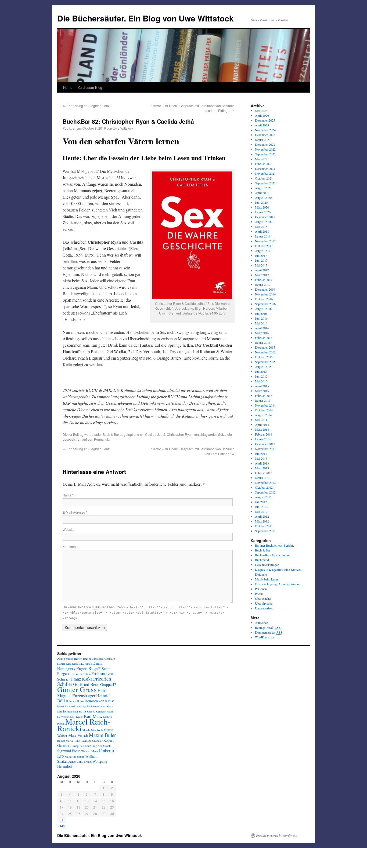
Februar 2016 (263, 337)
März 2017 (262, 275)
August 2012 (263, 497)
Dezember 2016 (265, 289)
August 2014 (263, 415)
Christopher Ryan (180, 434)
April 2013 (262, 463)
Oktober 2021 (264, 178)
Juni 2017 (261, 260)
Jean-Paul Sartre (76, 711)
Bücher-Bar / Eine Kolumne (272, 555)
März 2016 (262, 333)
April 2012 (262, 516)
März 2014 (262, 429)
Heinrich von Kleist (99, 700)
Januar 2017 (263, 284)
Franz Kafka (81, 679)
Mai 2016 (261, 323)
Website (68, 529)
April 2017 (262, 270)
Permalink (101, 439)
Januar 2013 (263, 478)
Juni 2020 (261, 202)
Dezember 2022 (265, 144)
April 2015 (262, 386)
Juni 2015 (261, 376)
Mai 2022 (261, 159)
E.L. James (85, 664)
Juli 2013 (261, 453)
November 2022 (265, 149)
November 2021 (265, 173)
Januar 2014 (263, 439)
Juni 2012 (261, 507)
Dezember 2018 (265, 217)
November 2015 (265, 352)
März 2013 (262, 468)
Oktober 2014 (264, 410)
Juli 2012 (261, 502)
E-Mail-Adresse (75, 512)
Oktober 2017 (264, 246)
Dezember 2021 (265, 168)
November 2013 (265, 449)
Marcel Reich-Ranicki (83, 724)
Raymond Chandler (92, 741)
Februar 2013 (263, 473)
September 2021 (265, 183)
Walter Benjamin (74, 756)
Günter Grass (77, 689)
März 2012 (262, 521)
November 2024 (265, 130)
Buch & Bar (111, 434)
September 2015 (265, 362)
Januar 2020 (263, 212)
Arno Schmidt (65, 658)
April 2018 (262, 231)
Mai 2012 (261, 511)
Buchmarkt (262, 560)
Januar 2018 (263, 236)
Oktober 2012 (264, 487)
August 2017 (263, 250)
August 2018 (263, 222)
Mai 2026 (261, 110)
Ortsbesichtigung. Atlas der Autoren (278, 584)
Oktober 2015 (264, 357)
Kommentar (71, 546)
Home (67, 87)
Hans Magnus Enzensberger (81, 693)
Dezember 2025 (265, 120)
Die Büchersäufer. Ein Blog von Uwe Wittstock (145, 18)
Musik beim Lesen (267, 579)
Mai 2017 (261, 265)
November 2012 (265, 482)
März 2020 (262, 207)
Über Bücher (263, 598)
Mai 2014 (261, 420)
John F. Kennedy (96, 711)
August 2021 (263, 188)
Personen (261, 589)
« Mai (61, 825)
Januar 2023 (263, 139)
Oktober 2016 (264, 299)
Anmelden (261, 622)
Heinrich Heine (75, 701)
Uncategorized (264, 608)
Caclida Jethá (155, 434)
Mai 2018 (261, 226)
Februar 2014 (263, 434)
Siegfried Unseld (101, 746)
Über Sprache (263, 603)
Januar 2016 (263, 342)
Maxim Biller (102, 735)
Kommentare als (268, 632)
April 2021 (262, 193)
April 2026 (262, 115)
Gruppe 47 (108, 684)
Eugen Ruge (87, 668)
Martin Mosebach (92, 730)
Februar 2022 (263, 164)
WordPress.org (264, 637)
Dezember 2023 (265, 135)
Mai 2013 (261, 458)
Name (68, 495)
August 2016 (263, 308)
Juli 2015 (261, 371)
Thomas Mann (89, 751)
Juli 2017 (261, 255)
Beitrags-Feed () (268, 627)
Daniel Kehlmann (67, 664)
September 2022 (265, 154)
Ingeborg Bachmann (87, 706)
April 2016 (262, 328)
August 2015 (263, 366)
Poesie (259, 593)
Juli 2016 (261, 313)
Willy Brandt (84, 761)
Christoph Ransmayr (103, 658)
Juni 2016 (261, 318)
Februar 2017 (263, 279)
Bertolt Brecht (82, 658)
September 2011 (265, 531)
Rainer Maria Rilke (68, 741)
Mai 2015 (261, 381)
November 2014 (265, 405)
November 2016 (265, 294)
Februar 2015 (263, 395)
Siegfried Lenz (82, 746)
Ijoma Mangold (66, 706)
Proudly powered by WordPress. (277, 835)
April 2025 (262, 125)
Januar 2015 (263, 400)
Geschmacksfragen (267, 564)
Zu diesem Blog (90, 87)
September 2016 (265, 304)
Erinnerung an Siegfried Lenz (86, 105)
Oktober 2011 (264, 526)
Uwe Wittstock (123, 128)
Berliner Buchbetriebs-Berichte (274, 545)
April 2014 (262, 424)
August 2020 (263, 197)
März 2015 (262, 391)
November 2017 (265, 241)
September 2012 (265, 492)
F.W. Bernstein (82, 674)
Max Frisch (78, 735)
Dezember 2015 (265, 347)
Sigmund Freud (69, 750)
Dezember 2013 (265, 444)
